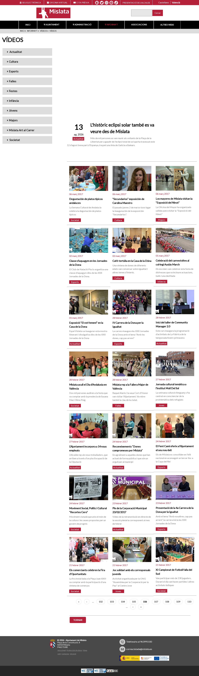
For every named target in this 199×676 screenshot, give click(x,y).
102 (102, 601)
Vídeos (43, 31)
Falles (12, 81)
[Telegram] (111, 2)
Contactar (65, 654)
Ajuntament (52, 24)
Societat (14, 140)
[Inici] (51, 12)
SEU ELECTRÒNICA (31, 2)
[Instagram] (106, 2)
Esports (14, 71)
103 (113, 601)
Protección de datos (74, 650)
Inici (27, 24)
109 (179, 601)
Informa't (112, 24)
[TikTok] (116, 2)
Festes (13, 91)
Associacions (139, 24)
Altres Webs (167, 24)
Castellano (163, 2)
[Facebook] (97, 2)
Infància (14, 100)
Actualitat (15, 51)
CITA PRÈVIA (82, 2)
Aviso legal (62, 650)
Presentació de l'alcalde (136, 2)
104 (124, 601)
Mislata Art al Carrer (21, 130)
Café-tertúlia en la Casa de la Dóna (131, 260)
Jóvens (13, 110)
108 (168, 601)
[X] (101, 2)
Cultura (13, 61)
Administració (83, 24)
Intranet (73, 654)
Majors (13, 120)
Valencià (176, 2)
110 (190, 601)
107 (157, 601)
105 (135, 601)
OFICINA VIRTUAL (58, 2)
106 (146, 602)
